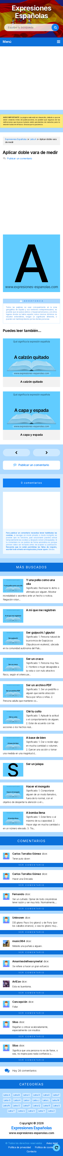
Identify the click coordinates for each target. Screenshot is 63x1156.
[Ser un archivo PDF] (13, 696)
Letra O (16, 1105)
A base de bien (36, 737)
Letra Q (36, 1105)
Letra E (46, 1095)
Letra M (55, 1100)
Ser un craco (34, 659)
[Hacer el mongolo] (13, 798)
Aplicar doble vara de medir (30, 152)
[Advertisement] (31, 78)
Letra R (46, 1105)
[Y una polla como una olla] (13, 591)
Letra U (21, 1111)
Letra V (31, 1111)
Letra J (36, 1100)
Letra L (46, 1100)
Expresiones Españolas (31, 12)
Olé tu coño (33, 711)
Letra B (16, 1095)
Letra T (11, 1111)
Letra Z (51, 1111)
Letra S (56, 1105)
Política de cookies (45, 1147)
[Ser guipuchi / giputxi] (13, 644)
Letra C (26, 1095)
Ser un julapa (35, 764)
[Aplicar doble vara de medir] (31, 291)
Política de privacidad (19, 1147)
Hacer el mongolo (38, 786)
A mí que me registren (41, 610)
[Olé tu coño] (13, 723)
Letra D (36, 1095)
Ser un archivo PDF (38, 685)
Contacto (31, 1151)
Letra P (26, 1105)
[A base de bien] (13, 749)
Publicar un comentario (19, 158)
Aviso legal (52, 1143)
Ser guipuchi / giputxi (40, 632)
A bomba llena (35, 812)
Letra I (26, 1100)
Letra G (7, 1100)
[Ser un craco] (13, 670)
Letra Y (41, 1111)
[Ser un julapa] (13, 775)
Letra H (17, 1100)
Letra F (56, 1095)
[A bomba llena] (13, 824)
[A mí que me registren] (13, 621)
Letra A (7, 1095)
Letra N (6, 1105)
